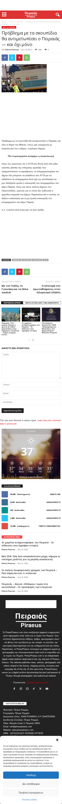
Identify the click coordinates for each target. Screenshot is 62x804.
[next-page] (32, 340)
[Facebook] (5, 57)
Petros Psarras (12, 49)
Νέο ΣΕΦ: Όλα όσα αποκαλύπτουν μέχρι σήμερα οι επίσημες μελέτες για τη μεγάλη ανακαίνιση (31, 558)
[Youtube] (47, 689)
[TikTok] (34, 689)
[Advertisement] (31, 5)
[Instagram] (21, 689)
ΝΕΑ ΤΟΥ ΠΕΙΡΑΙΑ (16, 22)
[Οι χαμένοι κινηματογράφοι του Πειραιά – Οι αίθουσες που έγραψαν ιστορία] (31, 314)
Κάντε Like (55, 494)
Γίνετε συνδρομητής (49, 526)
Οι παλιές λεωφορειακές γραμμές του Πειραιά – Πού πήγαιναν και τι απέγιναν (29, 572)
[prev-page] (29, 340)
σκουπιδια (37, 260)
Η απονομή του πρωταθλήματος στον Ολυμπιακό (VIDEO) (46, 289)
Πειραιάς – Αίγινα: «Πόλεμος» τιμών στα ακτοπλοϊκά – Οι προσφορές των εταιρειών (27, 585)
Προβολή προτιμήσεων (31, 792)
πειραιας (16, 260)
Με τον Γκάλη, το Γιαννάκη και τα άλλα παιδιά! (15, 289)
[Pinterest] (19, 57)
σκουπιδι (26, 260)
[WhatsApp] (27, 57)
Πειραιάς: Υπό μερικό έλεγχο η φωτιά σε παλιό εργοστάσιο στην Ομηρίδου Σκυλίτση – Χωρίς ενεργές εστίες (10, 329)
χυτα (45, 260)
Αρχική (4, 22)
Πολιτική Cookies (29, 800)
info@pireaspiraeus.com (37, 682)
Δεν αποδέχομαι (31, 784)
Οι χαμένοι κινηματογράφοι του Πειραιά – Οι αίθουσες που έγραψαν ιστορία (31, 327)
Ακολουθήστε (53, 502)
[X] (12, 57)
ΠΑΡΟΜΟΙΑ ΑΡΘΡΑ (12, 303)
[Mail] (28, 689)
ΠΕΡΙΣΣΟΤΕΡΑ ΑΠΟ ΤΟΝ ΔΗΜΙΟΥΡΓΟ (42, 303)
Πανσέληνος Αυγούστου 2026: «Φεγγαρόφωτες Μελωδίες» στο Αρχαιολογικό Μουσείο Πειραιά (49, 328)
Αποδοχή (31, 775)
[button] (57, 739)
